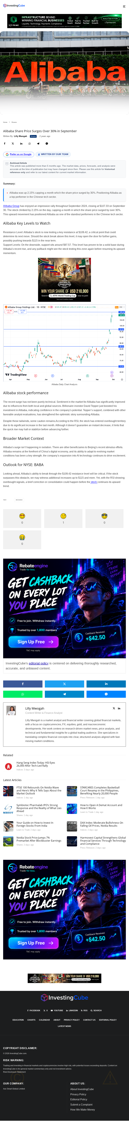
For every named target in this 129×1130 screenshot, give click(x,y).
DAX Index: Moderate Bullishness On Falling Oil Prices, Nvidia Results (101, 824)
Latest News (64, 1026)
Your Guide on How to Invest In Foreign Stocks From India (35, 824)
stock (93, 482)
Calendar (44, 1020)
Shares (33, 136)
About (56, 1020)
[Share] (4, 143)
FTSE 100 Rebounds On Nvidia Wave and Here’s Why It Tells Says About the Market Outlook (39, 790)
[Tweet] (13, 143)
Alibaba (19, 500)
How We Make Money (82, 1109)
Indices (20, 769)
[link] (14, 5)
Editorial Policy (108, 1020)
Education (18, 1020)
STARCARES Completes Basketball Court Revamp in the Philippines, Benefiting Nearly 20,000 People (100, 790)
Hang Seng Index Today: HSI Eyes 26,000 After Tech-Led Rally (36, 764)
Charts (31, 1020)
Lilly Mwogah (34, 708)
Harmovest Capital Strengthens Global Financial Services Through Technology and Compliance (103, 840)
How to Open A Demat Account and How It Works (101, 807)
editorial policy (38, 663)
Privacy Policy (72, 1020)
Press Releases (87, 797)
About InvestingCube (82, 1089)
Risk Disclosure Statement (14, 1072)
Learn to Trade (86, 812)
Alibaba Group (11, 206)
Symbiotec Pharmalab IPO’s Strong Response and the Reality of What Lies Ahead (39, 808)
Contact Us (89, 1020)
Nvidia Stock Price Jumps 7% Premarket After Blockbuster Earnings (39, 839)
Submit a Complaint (81, 1104)
